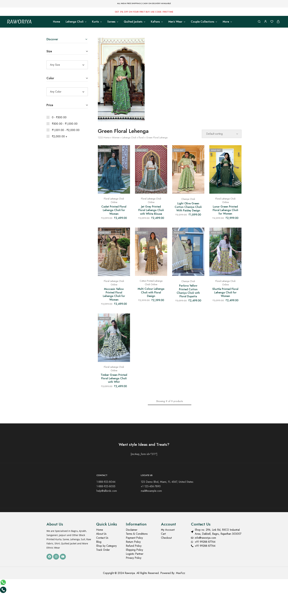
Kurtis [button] (95, 22)
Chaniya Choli (188, 199)
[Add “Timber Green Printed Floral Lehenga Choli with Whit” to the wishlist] (125, 320)
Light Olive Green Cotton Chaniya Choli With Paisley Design (188, 207)
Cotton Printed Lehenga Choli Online (151, 282)
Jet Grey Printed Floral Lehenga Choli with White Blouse (151, 210)
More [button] (226, 22)
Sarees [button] (111, 22)
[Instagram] (56, 557)
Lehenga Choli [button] (75, 22)
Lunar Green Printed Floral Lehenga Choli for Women (225, 210)
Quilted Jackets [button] (133, 22)
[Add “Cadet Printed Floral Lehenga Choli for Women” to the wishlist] (125, 152)
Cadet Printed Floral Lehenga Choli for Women (113, 210)
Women (116, 137)
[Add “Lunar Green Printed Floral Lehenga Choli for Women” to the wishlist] (236, 152)
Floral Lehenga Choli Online (114, 200)
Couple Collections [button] (202, 22)
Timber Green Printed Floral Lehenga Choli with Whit (114, 378)
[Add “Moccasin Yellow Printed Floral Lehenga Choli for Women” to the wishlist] (125, 234)
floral (141, 137)
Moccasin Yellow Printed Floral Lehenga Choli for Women (114, 294)
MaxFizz (180, 573)
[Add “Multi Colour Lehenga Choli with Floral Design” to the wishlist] (162, 234)
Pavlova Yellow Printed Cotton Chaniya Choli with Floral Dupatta (188, 291)
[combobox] (67, 64)
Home (56, 22)
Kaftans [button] (155, 22)
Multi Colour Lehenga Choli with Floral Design (151, 292)
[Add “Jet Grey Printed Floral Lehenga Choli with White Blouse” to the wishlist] (162, 152)
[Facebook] (49, 557)
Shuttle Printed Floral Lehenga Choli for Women (225, 292)
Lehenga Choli (129, 137)
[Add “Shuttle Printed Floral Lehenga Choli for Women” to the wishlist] (236, 234)
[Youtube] (63, 557)
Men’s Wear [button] (175, 22)
